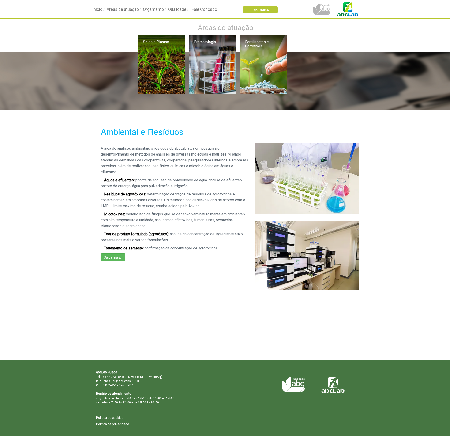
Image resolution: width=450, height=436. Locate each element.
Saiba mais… (113, 257)
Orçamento (153, 9)
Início (97, 9)
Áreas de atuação (123, 9)
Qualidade (177, 9)
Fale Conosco (204, 9)
